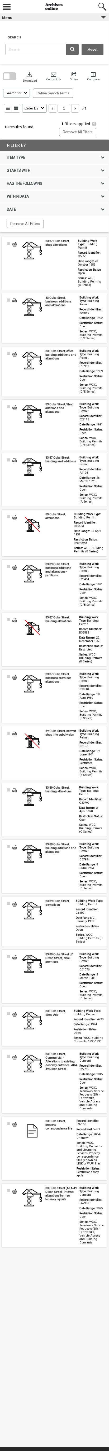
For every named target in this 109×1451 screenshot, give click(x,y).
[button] (72, 49)
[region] (54, 186)
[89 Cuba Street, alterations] (32, 524)
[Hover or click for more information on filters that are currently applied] (94, 124)
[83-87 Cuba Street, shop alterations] (32, 251)
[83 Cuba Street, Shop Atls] (32, 1021)
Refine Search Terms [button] (53, 93)
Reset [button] (92, 49)
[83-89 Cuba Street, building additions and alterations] (32, 854)
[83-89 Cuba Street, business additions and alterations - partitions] (32, 574)
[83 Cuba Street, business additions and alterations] (32, 308)
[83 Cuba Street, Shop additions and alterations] (32, 414)
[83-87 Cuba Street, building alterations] (32, 627)
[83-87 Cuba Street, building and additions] (32, 468)
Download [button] (30, 76)
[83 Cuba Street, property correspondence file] (32, 1131)
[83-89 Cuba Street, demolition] (32, 911)
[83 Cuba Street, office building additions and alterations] (32, 361)
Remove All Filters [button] (78, 132)
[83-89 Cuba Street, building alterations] (32, 798)
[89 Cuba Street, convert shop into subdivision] (32, 741)
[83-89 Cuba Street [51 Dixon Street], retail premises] (32, 964)
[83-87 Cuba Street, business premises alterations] (32, 684)
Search (14, 37)
